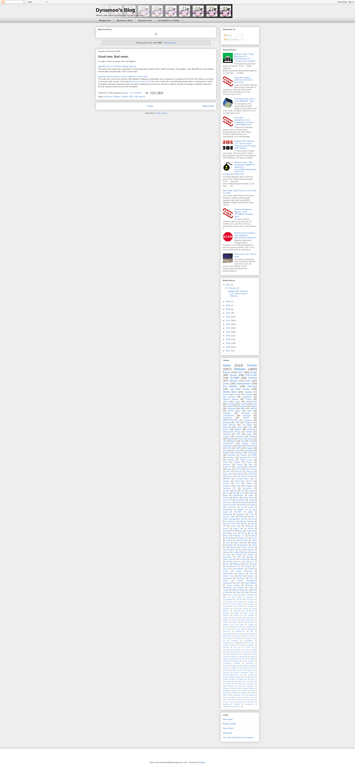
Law (243, 661)
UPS (229, 448)
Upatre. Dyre (240, 695)
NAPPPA (226, 479)
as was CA (143, 81)
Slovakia (226, 627)
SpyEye (234, 690)
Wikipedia (251, 629)
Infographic (234, 658)
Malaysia (245, 665)
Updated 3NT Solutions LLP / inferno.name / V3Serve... (238, 293)
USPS (238, 448)
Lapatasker (247, 397)
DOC (240, 372)
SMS (240, 446)
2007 (228, 351)
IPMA (241, 517)
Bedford (252, 634)
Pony (228, 555)
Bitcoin (252, 595)
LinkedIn (226, 413)
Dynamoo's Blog (115, 10)
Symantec (244, 690)
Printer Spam (234, 411)
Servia (252, 684)
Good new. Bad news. (113, 56)
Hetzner (249, 394)
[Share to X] (156, 93)
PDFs (254, 467)
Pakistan (238, 472)
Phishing (231, 408)
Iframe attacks (243, 608)
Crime (225, 531)
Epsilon (232, 645)
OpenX (236, 618)
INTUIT (246, 418)
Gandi (225, 462)
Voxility (226, 590)
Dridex (253, 372)
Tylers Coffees (228, 695)
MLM (241, 576)
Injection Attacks (230, 399)
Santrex (228, 684)
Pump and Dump (245, 439)
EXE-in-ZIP (251, 375)
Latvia (237, 401)
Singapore (249, 486)
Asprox (254, 406)
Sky (245, 524)
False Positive (251, 469)
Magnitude (236, 665)
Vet (232, 629)
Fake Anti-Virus (229, 507)
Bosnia (250, 529)
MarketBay (237, 611)
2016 (228, 317)
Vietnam (238, 452)
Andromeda (227, 634)
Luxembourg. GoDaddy (231, 663)
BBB (242, 408)
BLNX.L (226, 564)
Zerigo (251, 500)
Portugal (238, 555)
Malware (240, 369)
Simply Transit (248, 498)
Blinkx (225, 597)
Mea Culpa (244, 668)
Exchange (226, 606)
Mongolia (246, 413)
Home (150, 106)
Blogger (254, 543)
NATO (242, 670)
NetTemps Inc (238, 536)
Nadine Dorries (248, 613)
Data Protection (236, 604)
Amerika (252, 378)
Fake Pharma (229, 425)
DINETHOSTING (230, 420)
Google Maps (251, 531)
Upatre (230, 406)
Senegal (250, 555)
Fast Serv (237, 647)
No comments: (136, 93)
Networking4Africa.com (231, 675)
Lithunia (226, 552)
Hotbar (252, 656)
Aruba (245, 634)
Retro (243, 622)
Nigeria (238, 429)
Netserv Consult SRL (231, 524)
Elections (251, 643)
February (232, 288)
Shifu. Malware (228, 686)
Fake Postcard (238, 606)
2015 (228, 320)
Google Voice (234, 654)
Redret (249, 432)
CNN (243, 491)
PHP (243, 618)
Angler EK (227, 467)
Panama (225, 620)
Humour (241, 574)
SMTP (240, 681)
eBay (247, 592)
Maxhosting (249, 611)
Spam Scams (236, 688)
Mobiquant (226, 613)
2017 (228, 313)
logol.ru (236, 543)
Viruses (252, 365)
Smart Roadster (250, 583)
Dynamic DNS (229, 517)
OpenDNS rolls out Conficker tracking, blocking (117, 66)
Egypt (252, 505)
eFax (225, 450)
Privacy (229, 540)
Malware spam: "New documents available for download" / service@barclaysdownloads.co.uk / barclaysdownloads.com (239, 168)
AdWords (244, 595)
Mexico (226, 536)
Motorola (254, 668)
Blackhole (231, 455)
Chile (252, 514)
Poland (230, 439)
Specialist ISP (229, 488)
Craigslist (251, 602)
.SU (224, 441)
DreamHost (250, 604)
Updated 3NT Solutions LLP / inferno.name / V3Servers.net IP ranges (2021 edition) (245, 144)
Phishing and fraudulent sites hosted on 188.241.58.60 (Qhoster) (245, 235)
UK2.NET (238, 512)
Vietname (251, 695)
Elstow (240, 531)
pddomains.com (228, 706)
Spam (227, 365)
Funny (246, 649)
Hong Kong (243, 656)
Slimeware (250, 686)
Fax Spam (247, 425)
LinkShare (251, 661)
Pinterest (226, 622)
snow (255, 592)
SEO (238, 583)
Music (235, 670)
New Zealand (249, 615)
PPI (228, 472)
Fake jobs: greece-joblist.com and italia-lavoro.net (243, 79)
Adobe (250, 512)
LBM (224, 661)
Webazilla (249, 526)
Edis (244, 643)
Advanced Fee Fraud (248, 457)
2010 (228, 339)
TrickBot (243, 559)
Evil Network (230, 386)
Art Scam (236, 634)
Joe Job (235, 450)
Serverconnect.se (240, 684)
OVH (247, 381)
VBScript (253, 559)
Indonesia (250, 550)
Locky (226, 383)
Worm (240, 699)
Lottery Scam (228, 576)
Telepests (249, 585)
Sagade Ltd (242, 510)
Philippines (230, 538)
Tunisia (252, 693)
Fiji (242, 507)
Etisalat (248, 566)
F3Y (237, 483)
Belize (246, 636)
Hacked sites (231, 533)
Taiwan (239, 465)
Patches (226, 498)
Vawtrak (240, 588)
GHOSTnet (252, 474)
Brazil (233, 441)
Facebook (227, 418)
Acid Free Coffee (231, 595)
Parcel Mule (247, 677)
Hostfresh (251, 606)
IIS (234, 608)
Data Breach (231, 547)
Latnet (237, 661)
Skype (240, 686)
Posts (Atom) (161, 113)
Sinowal (251, 624)
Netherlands (251, 401)
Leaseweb (248, 450)
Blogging (236, 564)
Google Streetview (244, 571)
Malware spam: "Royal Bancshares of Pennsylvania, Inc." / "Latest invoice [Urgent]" (244, 57)
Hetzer (234, 656)
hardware (237, 704)
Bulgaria (248, 422)
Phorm (234, 620)
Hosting (244, 533)
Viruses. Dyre (249, 697)
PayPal (226, 452)
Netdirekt (226, 615)
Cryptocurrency (228, 643)
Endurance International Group (240, 430)
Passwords (227, 578)
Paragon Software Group (231, 677)
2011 (228, 336)
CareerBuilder (227, 599)
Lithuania (239, 436)
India (249, 411)
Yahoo (238, 592)
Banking (226, 422)
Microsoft (227, 427)
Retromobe (228, 719)
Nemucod (226, 672)
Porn (227, 493)
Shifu (239, 557)
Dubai (254, 564)
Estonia (226, 483)
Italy (251, 441)
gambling (226, 704)
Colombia (232, 505)
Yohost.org (226, 631)
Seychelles (227, 557)
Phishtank (240, 578)
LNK (230, 661)
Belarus (237, 636)
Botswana (250, 597)
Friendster (236, 649)
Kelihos (244, 658)
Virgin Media (240, 629)
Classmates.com (251, 599)
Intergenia (227, 486)
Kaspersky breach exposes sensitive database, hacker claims (123, 76)
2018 (228, 309)
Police (225, 581)
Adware (241, 474)
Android (251, 493)
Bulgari (239, 638)
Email (224, 645)
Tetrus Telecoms (229, 559)
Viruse (225, 697)
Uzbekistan (227, 588)
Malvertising (251, 446)
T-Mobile (234, 693)
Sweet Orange (233, 585)
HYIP (252, 654)
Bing (252, 636)
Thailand (226, 434)
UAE (234, 493)
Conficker (124, 97)
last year (134, 81)
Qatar (233, 679)
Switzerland (240, 500)
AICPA (238, 469)
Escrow (241, 645)
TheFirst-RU (228, 443)
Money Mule (229, 392)
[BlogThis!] (154, 93)
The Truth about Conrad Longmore (238, 737)
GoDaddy (231, 404)
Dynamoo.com (145, 20)
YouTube (254, 699)
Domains (247, 415)
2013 (228, 328)
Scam (239, 427)
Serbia (229, 469)
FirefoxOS (226, 649)
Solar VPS (227, 500)
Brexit (231, 638)
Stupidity (248, 392)
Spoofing (226, 690)
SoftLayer (226, 688)
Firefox (225, 571)
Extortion (226, 647)
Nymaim (250, 576)
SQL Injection (139, 97)
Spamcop (249, 557)
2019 (228, 305)
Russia (226, 372)
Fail (242, 441)
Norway (254, 552)
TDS (238, 627)
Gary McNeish (229, 550)
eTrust (242, 493)
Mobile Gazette (229, 724)
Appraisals (240, 514)
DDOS (225, 604)
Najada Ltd (250, 670)
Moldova (253, 436)
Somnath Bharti (242, 479)
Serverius (226, 465)
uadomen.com (240, 631)
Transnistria (247, 488)
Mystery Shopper (247, 521)
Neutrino (236, 615)
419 (235, 491)
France (226, 394)
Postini (254, 538)
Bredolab (229, 545)
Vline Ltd (226, 699)
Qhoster (235, 622)
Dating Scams (246, 460)
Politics (236, 498)
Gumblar (245, 654)
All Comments (232, 39)
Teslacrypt (252, 452)
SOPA (255, 681)
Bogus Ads (238, 529)
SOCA (247, 681)
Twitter (254, 540)
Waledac (235, 590)
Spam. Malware (249, 688)
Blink (224, 638)
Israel (238, 486)
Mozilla (227, 670)
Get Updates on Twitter (169, 20)
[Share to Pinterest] (162, 93)
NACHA (253, 408)
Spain (249, 434)
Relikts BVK (243, 679)
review (238, 706)
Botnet (246, 564)
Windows (245, 590)
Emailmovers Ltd (233, 566)
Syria (252, 690)
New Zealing (248, 675)
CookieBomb (248, 640)
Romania (242, 406)
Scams (233, 375)
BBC (245, 543)
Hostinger (226, 608)
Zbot (250, 465)
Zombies (240, 702)
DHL (232, 531)
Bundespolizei (242, 545)
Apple (225, 495)
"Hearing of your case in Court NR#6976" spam (244, 100)
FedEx (249, 483)
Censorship (239, 599)
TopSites (243, 693)
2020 (228, 301)
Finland (251, 569)
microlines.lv (249, 704)
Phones (249, 462)
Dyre (255, 404)
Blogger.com (105, 20)
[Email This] (151, 93)
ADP (237, 422)
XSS (246, 699)
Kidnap (252, 658)
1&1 (250, 427)
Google (249, 448)
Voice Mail (235, 526)
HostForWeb (228, 574)
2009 (228, 343)
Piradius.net (243, 538)
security (226, 491)
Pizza (251, 578)
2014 (228, 324)
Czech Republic (241, 467)
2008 (228, 347)
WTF (233, 699)
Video (251, 588)
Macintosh (226, 665)
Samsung (251, 622)
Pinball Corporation (247, 620)
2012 (228, 332)
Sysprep (226, 693)
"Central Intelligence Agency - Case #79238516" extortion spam (243, 212)
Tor (226, 629)
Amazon (248, 420)
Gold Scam (245, 652)
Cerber (254, 545)
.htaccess (250, 562)
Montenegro (227, 510)
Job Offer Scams (240, 389)
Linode (237, 394)
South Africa (228, 474)
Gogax (235, 652)
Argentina (245, 502)
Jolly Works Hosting (245, 476)
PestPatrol (252, 536)
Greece (229, 476)
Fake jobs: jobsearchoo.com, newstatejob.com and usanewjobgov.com (243, 121)
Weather (229, 562)
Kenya (250, 507)
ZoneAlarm (250, 702)
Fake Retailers (238, 569)
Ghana (227, 652)
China (225, 401)
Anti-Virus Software (112, 97)
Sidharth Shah (242, 540)
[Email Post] (146, 93)
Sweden (243, 455)
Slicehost (230, 457)
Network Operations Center (244, 672)
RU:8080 (234, 378)
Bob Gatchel (237, 597)
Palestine (251, 618)
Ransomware (243, 383)
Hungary (237, 462)
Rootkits (232, 681)
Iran (252, 533)
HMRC (254, 455)
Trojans (226, 436)
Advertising (227, 514)
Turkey (249, 399)
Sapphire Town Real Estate (233, 624)
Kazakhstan (230, 521)
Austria (226, 529)
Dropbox (243, 505)
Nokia (245, 552)
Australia (230, 460)
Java (251, 574)
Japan (250, 495)
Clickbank (229, 602)
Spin (232, 627)
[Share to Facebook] (159, 93)
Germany (252, 386)
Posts (229, 35)
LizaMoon (236, 552)
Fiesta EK (249, 647)
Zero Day (229, 702)
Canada (244, 404)
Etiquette (251, 645)
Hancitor (226, 656)
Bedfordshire (227, 636)
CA (251, 481)
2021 (228, 285)
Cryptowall (253, 491)
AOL (251, 631)
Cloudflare (240, 602)
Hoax (240, 550)
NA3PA (236, 613)
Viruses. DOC (236, 697)
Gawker (254, 649)
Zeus (239, 562)
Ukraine (234, 381)
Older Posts (208, 106)
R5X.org (250, 472)
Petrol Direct (228, 728)
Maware (234, 668)
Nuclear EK (227, 618)
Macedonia (249, 663)
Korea (225, 429)
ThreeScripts (228, 415)
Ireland (254, 519)
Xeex (228, 543)
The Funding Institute (250, 627)
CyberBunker (238, 495)
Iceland (225, 658)
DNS (131, 97)
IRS (238, 434)
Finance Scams (247, 547)
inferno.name (239, 481)
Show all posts (170, 43)
